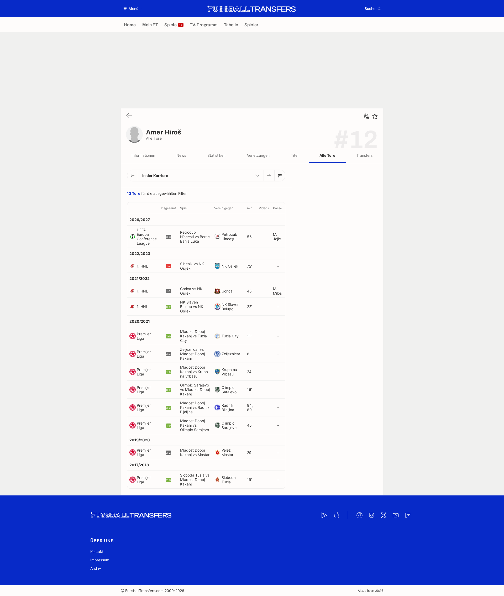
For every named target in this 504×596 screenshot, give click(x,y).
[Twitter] (383, 515)
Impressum (99, 560)
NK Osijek (230, 266)
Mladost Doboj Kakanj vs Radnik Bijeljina (194, 407)
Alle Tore (327, 155)
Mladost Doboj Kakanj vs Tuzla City (193, 336)
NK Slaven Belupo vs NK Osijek (191, 306)
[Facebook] (359, 515)
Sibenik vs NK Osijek (192, 266)
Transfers (364, 155)
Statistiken (216, 155)
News (181, 155)
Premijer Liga (144, 336)
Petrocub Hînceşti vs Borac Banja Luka (195, 236)
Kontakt (96, 551)
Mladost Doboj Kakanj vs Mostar (194, 452)
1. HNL (142, 266)
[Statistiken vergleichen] (366, 116)
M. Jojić (277, 236)
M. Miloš (277, 290)
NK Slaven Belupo (230, 306)
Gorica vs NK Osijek (191, 290)
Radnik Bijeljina (228, 407)
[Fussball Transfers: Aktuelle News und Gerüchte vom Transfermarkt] (251, 9)
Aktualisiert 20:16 (370, 591)
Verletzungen (258, 155)
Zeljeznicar (231, 354)
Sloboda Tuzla (229, 479)
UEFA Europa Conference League (147, 236)
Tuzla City (230, 336)
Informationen (143, 155)
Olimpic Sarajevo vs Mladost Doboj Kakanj (195, 389)
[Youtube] (396, 515)
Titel (294, 155)
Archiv (95, 568)
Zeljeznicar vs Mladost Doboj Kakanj (192, 353)
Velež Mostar (227, 452)
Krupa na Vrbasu (229, 371)
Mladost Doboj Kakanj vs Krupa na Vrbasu (194, 371)
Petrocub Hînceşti (229, 236)
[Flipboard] (408, 515)
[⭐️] (375, 116)
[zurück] (129, 116)
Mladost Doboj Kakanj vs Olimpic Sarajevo (194, 425)
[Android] (324, 515)
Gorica (227, 291)
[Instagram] (371, 515)
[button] (131, 8)
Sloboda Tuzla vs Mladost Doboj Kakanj (194, 479)
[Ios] (336, 515)
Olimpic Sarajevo (229, 389)
